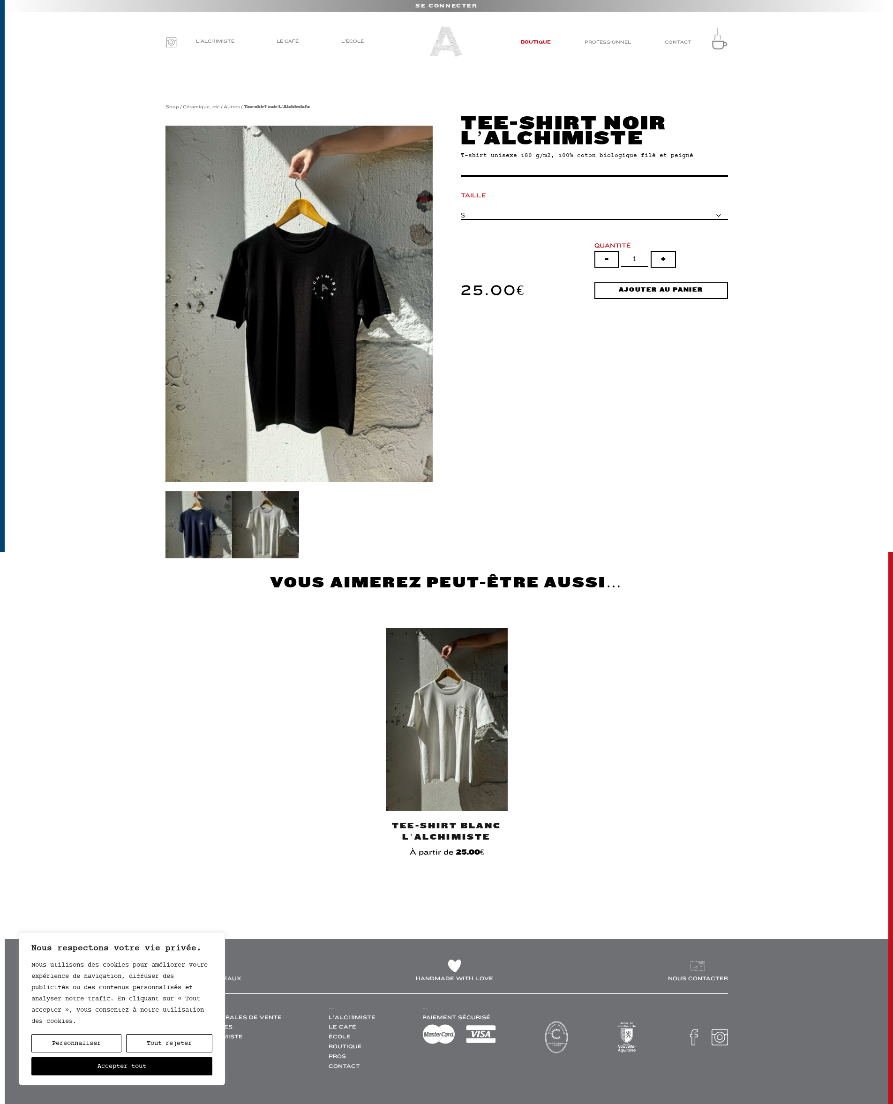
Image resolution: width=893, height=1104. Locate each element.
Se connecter (446, 6)
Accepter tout (122, 1066)
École (340, 1037)
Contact (678, 42)
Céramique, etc (201, 106)
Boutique (536, 42)
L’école (352, 41)
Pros (337, 1056)
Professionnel (608, 42)
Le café (288, 41)
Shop (172, 106)
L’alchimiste (215, 41)
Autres (232, 106)
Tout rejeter (169, 1043)
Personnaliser (76, 1043)
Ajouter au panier (661, 289)
